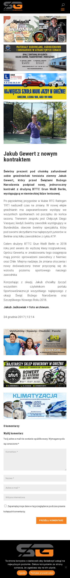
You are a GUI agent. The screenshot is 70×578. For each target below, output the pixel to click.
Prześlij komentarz (51, 520)
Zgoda (22, 573)
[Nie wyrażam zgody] (65, 567)
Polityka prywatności (42, 573)
